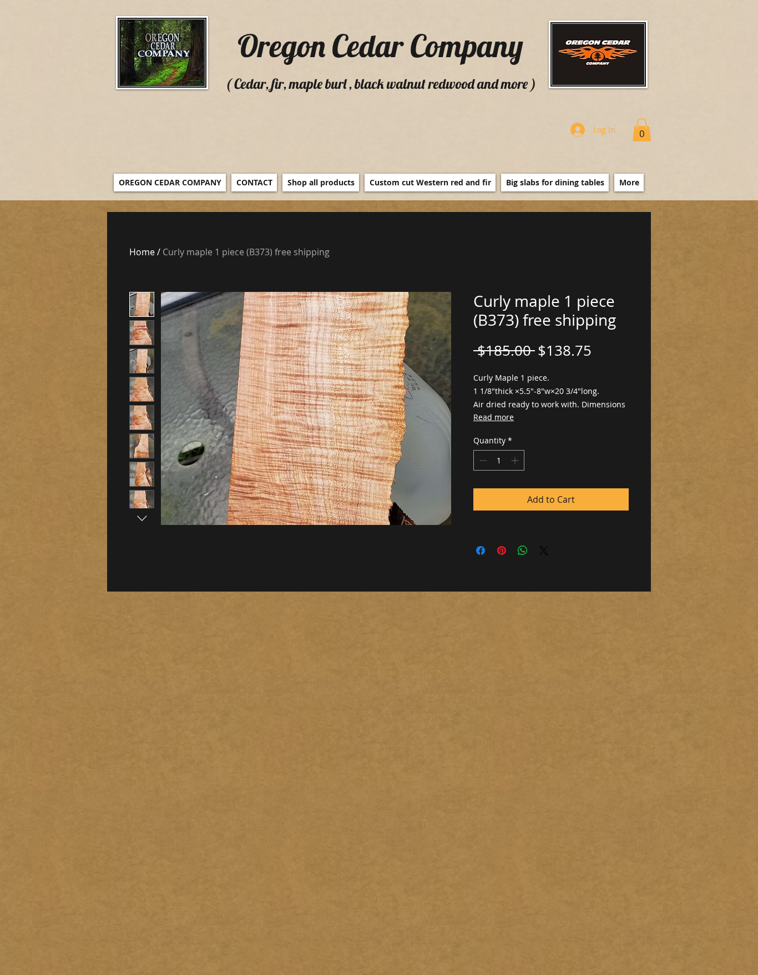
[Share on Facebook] (480, 550)
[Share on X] (543, 550)
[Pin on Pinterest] (501, 550)
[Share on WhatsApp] (522, 550)
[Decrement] (482, 460)
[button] (641, 130)
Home (142, 252)
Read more (493, 417)
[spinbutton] (499, 460)
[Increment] (516, 460)
